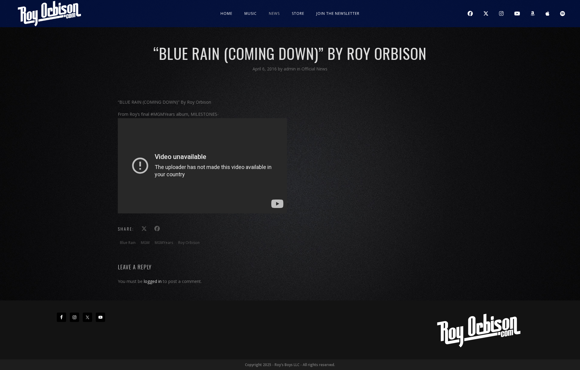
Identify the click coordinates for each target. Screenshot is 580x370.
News (274, 13)
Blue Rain (128, 242)
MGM (145, 242)
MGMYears (164, 242)
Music (250, 13)
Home (226, 13)
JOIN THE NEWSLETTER (337, 13)
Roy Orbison (189, 242)
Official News (314, 69)
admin (290, 69)
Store (298, 13)
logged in (153, 281)
